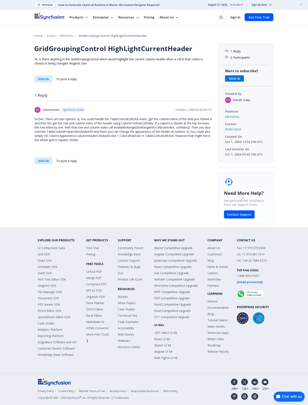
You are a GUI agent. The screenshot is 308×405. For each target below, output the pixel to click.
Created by (233, 94)
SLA (120, 273)
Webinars (124, 341)
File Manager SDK (50, 292)
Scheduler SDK (48, 267)
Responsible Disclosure (145, 391)
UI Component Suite (51, 248)
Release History (218, 352)
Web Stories (126, 334)
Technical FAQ (127, 316)
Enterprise (101, 17)
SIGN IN (43, 79)
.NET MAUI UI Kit (165, 333)
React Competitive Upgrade (173, 267)
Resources (126, 17)
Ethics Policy (170, 391)
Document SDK (48, 298)
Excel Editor (94, 316)
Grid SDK (44, 254)
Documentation (218, 308)
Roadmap (214, 345)
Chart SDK (45, 260)
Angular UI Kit (163, 352)
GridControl (233, 129)
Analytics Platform (50, 330)
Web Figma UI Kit (166, 358)
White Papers (127, 303)
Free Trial (92, 248)
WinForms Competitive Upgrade (176, 286)
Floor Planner (95, 303)
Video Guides (216, 326)
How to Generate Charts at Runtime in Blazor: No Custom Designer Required (108, 5)
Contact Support (239, 214)
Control (231, 124)
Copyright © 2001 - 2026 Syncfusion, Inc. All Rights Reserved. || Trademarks (83, 398)
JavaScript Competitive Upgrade (175, 260)
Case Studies (126, 309)
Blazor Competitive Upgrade (173, 248)
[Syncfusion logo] (50, 16)
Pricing (149, 17)
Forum (51, 36)
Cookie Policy (66, 391)
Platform (231, 111)
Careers (212, 273)
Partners (213, 286)
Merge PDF (94, 278)
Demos (212, 301)
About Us (166, 17)
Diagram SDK (47, 286)
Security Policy (118, 391)
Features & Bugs (129, 267)
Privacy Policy (46, 391)
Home (39, 36)
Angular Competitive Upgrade (174, 254)
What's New (215, 339)
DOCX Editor (94, 309)
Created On (233, 137)
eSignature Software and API (57, 342)
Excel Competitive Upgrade (172, 311)
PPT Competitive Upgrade (171, 317)
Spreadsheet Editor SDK (54, 317)
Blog (210, 260)
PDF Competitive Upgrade (172, 298)
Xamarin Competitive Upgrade (174, 279)
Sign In (235, 17)
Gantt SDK (45, 273)
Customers (214, 254)
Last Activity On (237, 149)
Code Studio (46, 323)
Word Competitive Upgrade (172, 304)
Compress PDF (96, 284)
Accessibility (126, 328)
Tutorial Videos (217, 320)
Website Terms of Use (92, 391)
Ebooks (123, 297)
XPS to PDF (94, 290)
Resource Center (129, 347)
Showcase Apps (218, 333)
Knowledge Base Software (56, 355)
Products (76, 17)
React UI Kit (162, 339)
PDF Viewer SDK (49, 304)
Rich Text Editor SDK (52, 279)
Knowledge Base (129, 254)
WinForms (67, 36)
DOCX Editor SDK (49, 311)
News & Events (217, 267)
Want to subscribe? (241, 71)
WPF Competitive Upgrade (172, 292)
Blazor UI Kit (162, 345)
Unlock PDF (94, 272)
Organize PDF (95, 297)
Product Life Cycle (130, 279)
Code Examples (128, 322)
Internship (214, 279)
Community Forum (130, 248)
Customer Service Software (56, 348)
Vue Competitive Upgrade (171, 273)
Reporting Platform (51, 336)
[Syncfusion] (54, 381)
